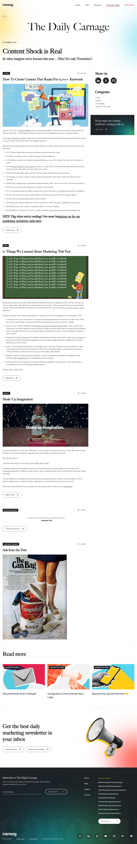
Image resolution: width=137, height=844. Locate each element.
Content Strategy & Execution (109, 802)
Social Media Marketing (106, 798)
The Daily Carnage (113, 5)
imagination (68, 486)
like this (32, 453)
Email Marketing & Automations (109, 805)
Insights (87, 789)
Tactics (98, 100)
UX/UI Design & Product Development (112, 790)
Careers (87, 795)
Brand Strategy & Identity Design (110, 782)
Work (87, 5)
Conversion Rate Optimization (109, 813)
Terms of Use (33, 839)
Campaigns (100, 103)
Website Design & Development (110, 786)
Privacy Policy (20, 839)
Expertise (97, 5)
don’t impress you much (17, 138)
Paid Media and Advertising (108, 794)
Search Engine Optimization (108, 809)
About (78, 5)
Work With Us (129, 5)
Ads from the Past (102, 106)
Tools (97, 97)
